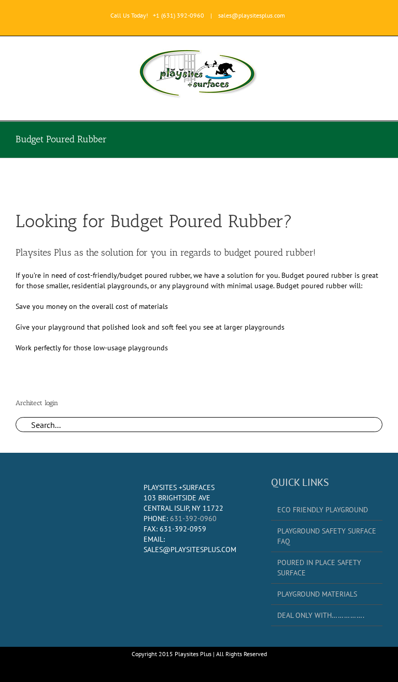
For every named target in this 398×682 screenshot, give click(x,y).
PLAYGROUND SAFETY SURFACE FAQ (326, 536)
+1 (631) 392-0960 (178, 15)
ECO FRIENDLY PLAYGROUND (322, 509)
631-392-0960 (193, 518)
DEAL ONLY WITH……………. (320, 615)
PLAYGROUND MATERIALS (317, 594)
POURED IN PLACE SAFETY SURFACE (319, 567)
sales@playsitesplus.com (251, 15)
